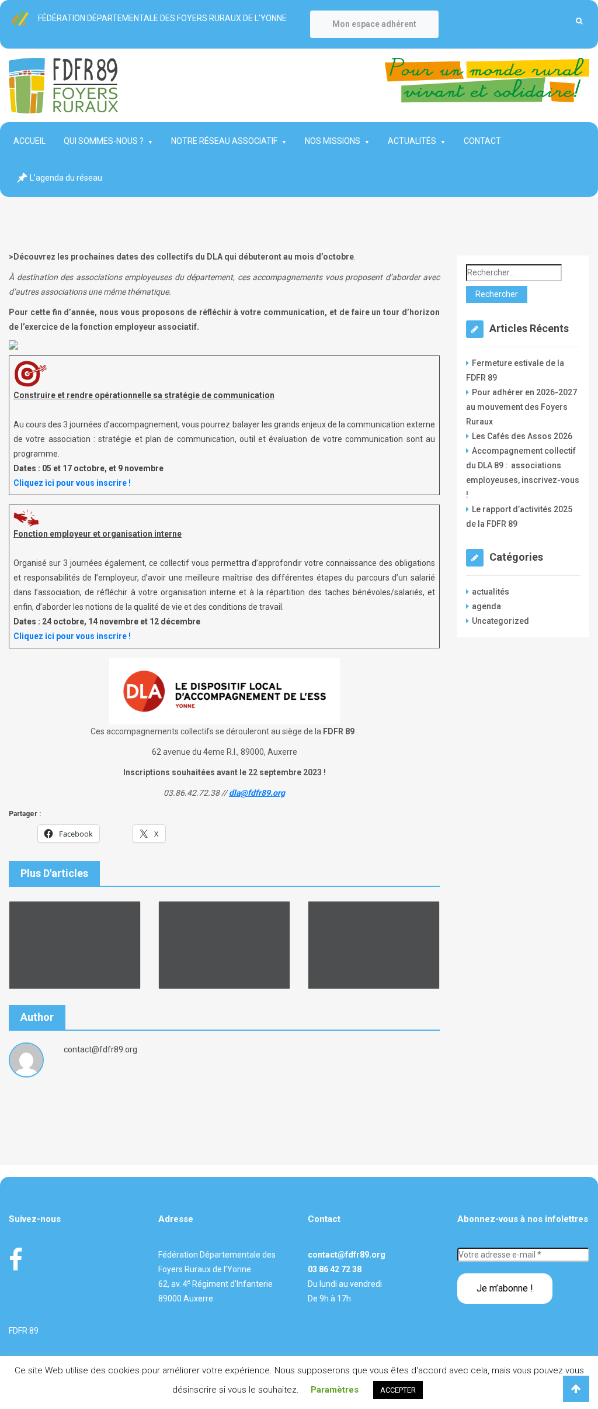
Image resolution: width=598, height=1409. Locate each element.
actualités (490, 591)
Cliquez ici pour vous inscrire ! (72, 483)
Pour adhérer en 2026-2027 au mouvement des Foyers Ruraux (521, 407)
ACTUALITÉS (412, 141)
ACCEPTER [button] (398, 1390)
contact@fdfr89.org (346, 1254)
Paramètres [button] (335, 1389)
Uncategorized (500, 621)
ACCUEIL (29, 141)
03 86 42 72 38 (334, 1269)
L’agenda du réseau (66, 177)
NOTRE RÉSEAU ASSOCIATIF (224, 141)
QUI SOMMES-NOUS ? (104, 141)
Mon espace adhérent (374, 24)
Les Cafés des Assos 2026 (522, 436)
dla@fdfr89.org (257, 792)
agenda (486, 606)
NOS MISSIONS (332, 141)
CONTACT (482, 141)
